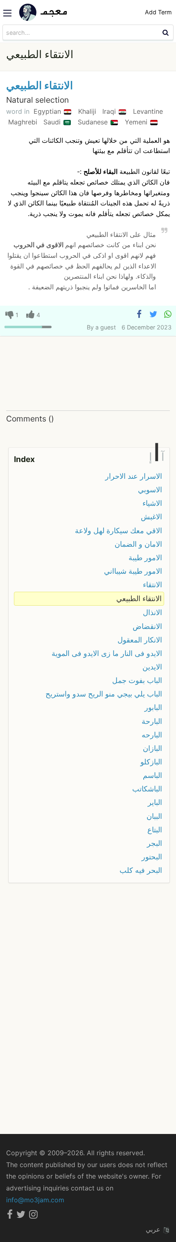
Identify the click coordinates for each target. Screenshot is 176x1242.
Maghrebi (23, 122)
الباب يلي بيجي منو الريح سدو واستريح (103, 694)
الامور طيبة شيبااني (133, 571)
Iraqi (110, 111)
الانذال (152, 612)
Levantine (148, 111)
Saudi (53, 122)
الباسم (152, 775)
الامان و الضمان (138, 544)
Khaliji (88, 111)
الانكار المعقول (139, 640)
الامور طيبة (145, 557)
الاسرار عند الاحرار (133, 476)
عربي (154, 1229)
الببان (154, 816)
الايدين (152, 667)
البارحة (152, 721)
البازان (152, 748)
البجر (154, 843)
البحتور (152, 856)
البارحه (152, 734)
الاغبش (151, 516)
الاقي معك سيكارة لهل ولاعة (118, 530)
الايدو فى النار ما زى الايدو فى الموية (107, 653)
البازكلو (151, 761)
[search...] (166, 32)
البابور (153, 707)
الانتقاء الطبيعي (39, 85)
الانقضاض (147, 626)
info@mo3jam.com (35, 1200)
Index (24, 459)
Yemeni (137, 122)
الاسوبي (150, 489)
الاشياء (152, 503)
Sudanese (94, 122)
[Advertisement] (88, 374)
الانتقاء (152, 584)
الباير (155, 802)
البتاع (154, 829)
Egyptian (48, 111)
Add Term (158, 12)
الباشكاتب (147, 788)
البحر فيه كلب (141, 870)
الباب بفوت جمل (137, 680)
